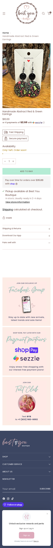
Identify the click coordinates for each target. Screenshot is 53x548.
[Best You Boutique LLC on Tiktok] (12, 499)
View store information (17, 202)
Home (5, 32)
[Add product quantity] (13, 161)
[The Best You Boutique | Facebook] (26, 301)
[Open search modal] (43, 13)
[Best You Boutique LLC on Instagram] (8, 499)
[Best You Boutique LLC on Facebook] (4, 499)
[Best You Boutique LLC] (26, 13)
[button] (26, 122)
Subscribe (45, 488)
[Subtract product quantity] (5, 161)
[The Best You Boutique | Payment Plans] (26, 351)
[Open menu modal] (4, 13)
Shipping (7, 209)
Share (9, 218)
